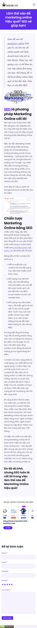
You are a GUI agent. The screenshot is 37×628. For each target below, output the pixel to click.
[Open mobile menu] (34, 4)
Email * (4, 562)
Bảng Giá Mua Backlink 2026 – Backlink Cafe (16, 522)
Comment (6, 590)
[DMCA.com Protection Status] (7, 626)
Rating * (5, 580)
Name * (5, 553)
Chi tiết (7, 528)
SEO (7, 109)
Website (5, 571)
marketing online (16, 43)
